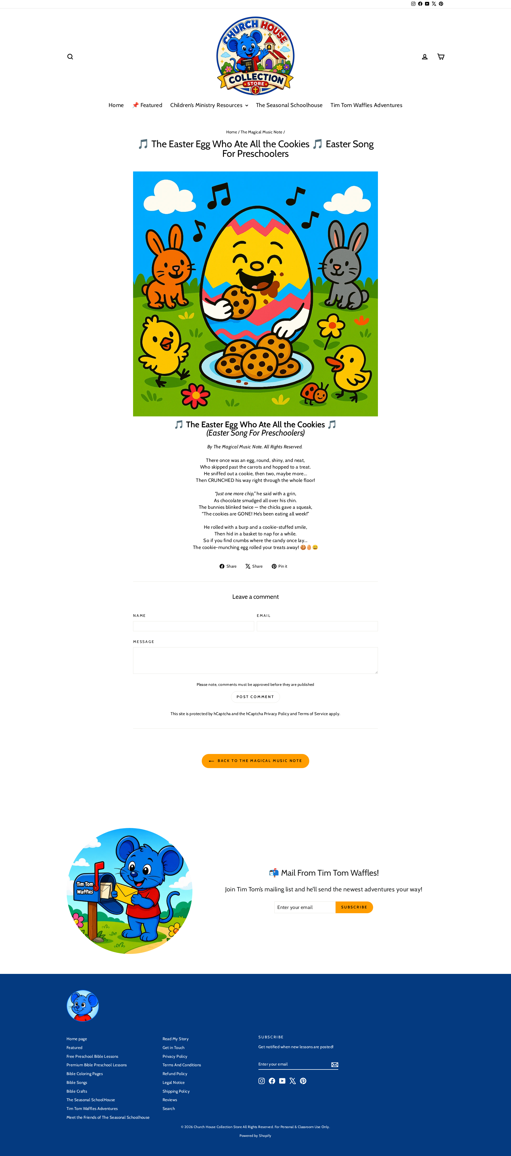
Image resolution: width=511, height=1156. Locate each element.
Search (169, 1108)
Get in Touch (174, 1047)
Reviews (170, 1099)
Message (144, 641)
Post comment (255, 696)
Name (139, 615)
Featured (75, 1047)
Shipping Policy (176, 1091)
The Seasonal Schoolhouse (289, 105)
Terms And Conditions (182, 1065)
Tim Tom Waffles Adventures (366, 105)
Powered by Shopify (255, 1135)
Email (264, 615)
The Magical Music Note (262, 132)
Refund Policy (175, 1073)
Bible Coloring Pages (85, 1073)
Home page (77, 1038)
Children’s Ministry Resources (207, 105)
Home (116, 105)
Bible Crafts (77, 1091)
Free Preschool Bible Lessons (92, 1056)
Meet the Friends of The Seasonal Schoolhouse (108, 1117)
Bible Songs (77, 1082)
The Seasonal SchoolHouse (91, 1099)
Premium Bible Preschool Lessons (97, 1065)
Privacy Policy (276, 713)
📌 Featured (147, 105)
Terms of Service (313, 713)
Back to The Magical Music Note (259, 760)
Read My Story (176, 1038)
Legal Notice (174, 1082)
